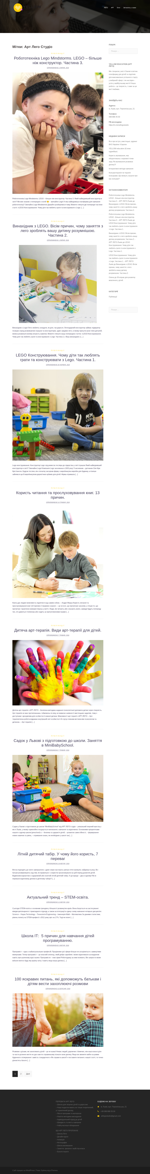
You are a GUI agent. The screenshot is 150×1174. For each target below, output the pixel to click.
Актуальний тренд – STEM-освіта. (58, 897)
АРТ (112, 7)
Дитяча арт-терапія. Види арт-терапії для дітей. (57, 630)
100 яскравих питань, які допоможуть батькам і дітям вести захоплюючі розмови (58, 981)
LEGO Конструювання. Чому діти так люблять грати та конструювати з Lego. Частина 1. (58, 357)
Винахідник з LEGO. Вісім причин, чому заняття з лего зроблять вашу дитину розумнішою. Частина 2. (58, 230)
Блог (118, 7)
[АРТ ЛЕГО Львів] (27, 7)
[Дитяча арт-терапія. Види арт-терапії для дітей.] (57, 673)
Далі (28, 1074)
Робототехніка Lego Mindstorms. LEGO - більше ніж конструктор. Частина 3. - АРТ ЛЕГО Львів (122, 198)
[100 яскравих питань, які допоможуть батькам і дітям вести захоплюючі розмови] (57, 1020)
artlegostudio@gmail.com (111, 1116)
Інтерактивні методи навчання (121, 169)
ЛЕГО (106, 7)
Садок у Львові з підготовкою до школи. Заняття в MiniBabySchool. (58, 742)
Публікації (58, 53)
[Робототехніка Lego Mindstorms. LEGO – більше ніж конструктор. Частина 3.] (57, 133)
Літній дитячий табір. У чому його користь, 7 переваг (58, 856)
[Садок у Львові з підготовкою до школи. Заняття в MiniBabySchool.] (57, 788)
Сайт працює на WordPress (23, 1170)
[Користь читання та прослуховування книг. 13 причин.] (57, 552)
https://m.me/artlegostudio (119, 125)
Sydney (44, 1170)
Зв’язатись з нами (129, 7)
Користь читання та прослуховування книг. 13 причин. (58, 495)
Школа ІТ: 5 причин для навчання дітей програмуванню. (57, 938)
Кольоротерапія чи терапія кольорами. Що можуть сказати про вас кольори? (123, 176)
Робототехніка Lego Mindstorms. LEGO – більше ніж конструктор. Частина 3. (58, 60)
